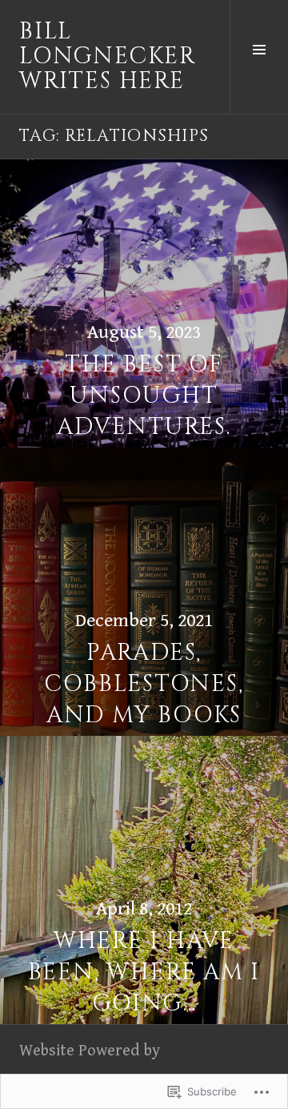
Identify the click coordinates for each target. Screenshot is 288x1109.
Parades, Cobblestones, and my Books (143, 684)
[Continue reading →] (144, 303)
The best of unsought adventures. (144, 396)
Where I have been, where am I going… (144, 972)
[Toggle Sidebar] (259, 57)
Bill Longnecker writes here (107, 56)
